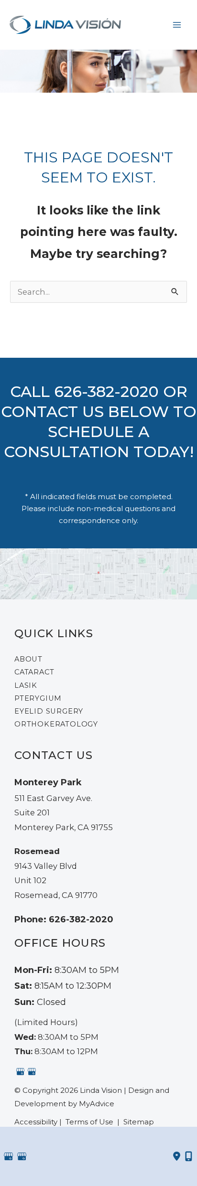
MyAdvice (96, 1103)
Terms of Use (89, 1121)
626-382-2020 (106, 391)
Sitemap (137, 1121)
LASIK (25, 685)
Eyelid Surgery (48, 711)
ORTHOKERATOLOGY (56, 724)
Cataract (34, 672)
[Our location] (189, 1156)
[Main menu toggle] (176, 24)
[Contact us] (177, 1156)
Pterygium (38, 698)
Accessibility (35, 1121)
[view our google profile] (20, 1071)
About (28, 659)
